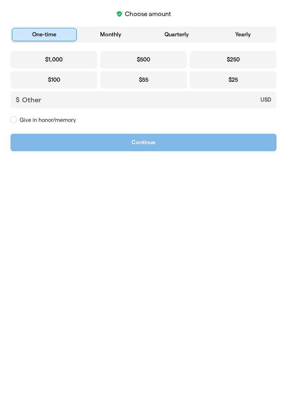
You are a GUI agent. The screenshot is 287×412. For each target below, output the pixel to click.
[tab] (44, 34)
